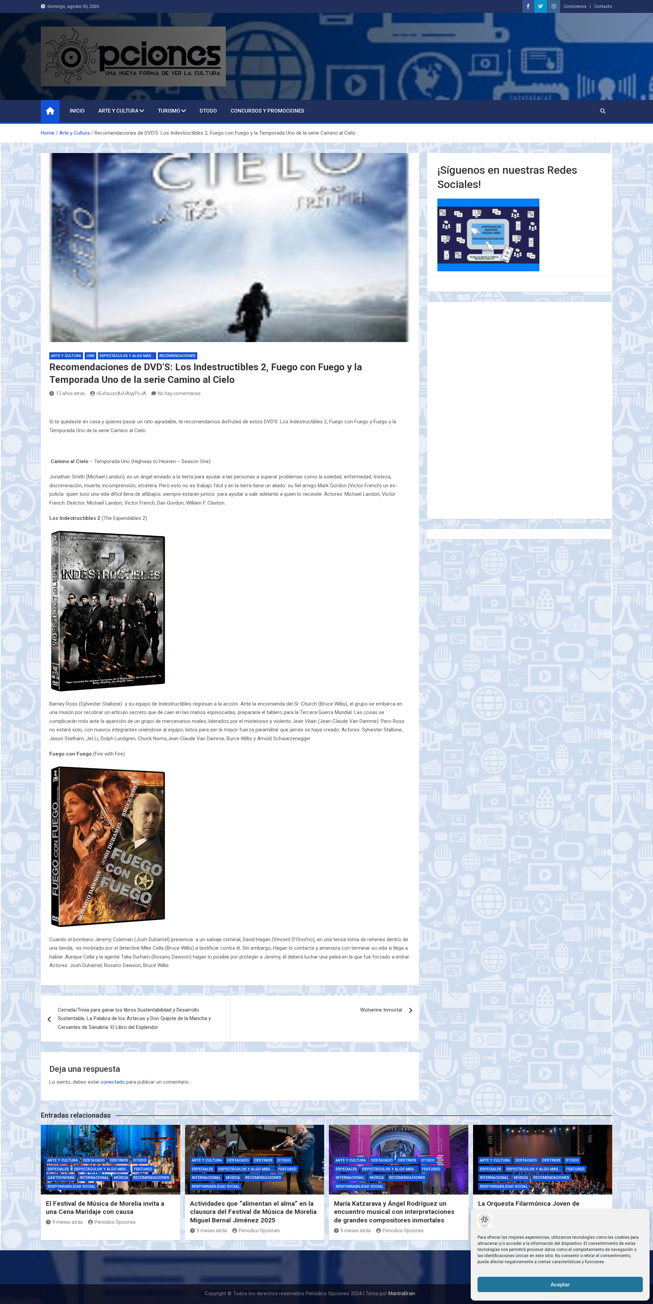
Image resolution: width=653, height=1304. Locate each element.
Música (121, 1177)
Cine (90, 356)
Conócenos (575, 6)
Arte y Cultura (118, 111)
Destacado (94, 1160)
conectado (113, 1082)
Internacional (94, 1177)
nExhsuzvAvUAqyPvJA (121, 393)
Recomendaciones (178, 356)
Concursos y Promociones (267, 111)
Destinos (119, 1160)
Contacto (603, 6)
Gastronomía (61, 1177)
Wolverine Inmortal (381, 1010)
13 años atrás (70, 393)
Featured (143, 1169)
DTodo (208, 111)
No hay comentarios (179, 393)
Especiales (58, 1169)
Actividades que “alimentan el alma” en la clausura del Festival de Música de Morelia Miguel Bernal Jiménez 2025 (253, 1212)
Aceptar (560, 1285)
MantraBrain (401, 1293)
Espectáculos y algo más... (127, 356)
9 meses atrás (67, 1222)
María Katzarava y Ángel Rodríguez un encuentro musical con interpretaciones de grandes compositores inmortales (394, 1212)
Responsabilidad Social (72, 1186)
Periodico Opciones (115, 1222)
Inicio (77, 111)
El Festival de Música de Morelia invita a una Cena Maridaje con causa (105, 1208)
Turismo (169, 111)
